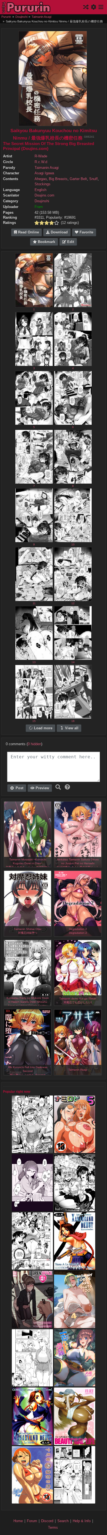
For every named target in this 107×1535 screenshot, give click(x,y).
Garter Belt (78, 179)
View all (71, 728)
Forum (32, 1521)
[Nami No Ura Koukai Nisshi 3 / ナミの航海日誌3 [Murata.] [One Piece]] (32, 1501)
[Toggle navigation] (100, 7)
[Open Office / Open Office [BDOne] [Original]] (32, 1325)
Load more (42, 728)
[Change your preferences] (94, 7)
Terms (53, 1527)
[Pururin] (26, 7)
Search (63, 1521)
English (40, 190)
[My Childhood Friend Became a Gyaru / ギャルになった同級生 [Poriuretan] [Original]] (32, 1208)
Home (18, 1521)
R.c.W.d (41, 162)
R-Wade (41, 156)
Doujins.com (44, 195)
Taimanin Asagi (47, 168)
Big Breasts (58, 179)
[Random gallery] (86, 7)
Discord (47, 1521)
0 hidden (34, 744)
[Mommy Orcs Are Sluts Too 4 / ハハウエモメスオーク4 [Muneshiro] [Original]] (74, 1325)
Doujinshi (42, 201)
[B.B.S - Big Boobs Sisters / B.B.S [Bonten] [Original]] (32, 1267)
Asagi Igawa (44, 173)
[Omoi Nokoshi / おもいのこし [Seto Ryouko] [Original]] (74, 1501)
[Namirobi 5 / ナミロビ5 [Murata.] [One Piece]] (74, 1150)
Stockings (42, 184)
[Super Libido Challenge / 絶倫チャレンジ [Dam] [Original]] (32, 1150)
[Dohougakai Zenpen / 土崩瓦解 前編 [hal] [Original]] (74, 1208)
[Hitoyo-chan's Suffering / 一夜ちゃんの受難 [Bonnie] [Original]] (74, 1384)
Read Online (28, 232)
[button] (67, 787)
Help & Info (82, 1521)
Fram (39, 207)
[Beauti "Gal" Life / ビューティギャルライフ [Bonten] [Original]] (74, 1442)
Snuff (93, 179)
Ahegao (41, 179)
